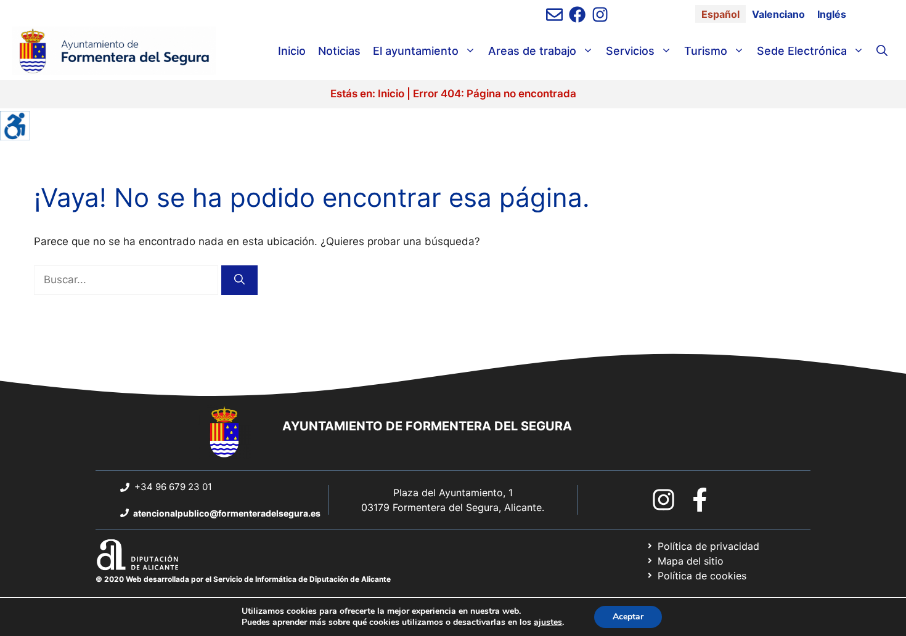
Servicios (630, 50)
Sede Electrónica (802, 50)
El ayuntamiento (416, 50)
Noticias (339, 50)
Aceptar (628, 616)
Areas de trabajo (532, 50)
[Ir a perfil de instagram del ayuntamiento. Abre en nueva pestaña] (600, 14)
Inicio (292, 50)
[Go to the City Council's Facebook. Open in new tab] (700, 500)
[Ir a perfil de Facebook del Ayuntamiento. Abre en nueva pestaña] (577, 14)
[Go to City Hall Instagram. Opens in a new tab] (663, 500)
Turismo (705, 50)
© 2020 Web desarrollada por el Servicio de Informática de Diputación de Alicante (243, 579)
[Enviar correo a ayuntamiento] (554, 14)
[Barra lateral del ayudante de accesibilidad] (15, 125)
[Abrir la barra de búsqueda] (882, 51)
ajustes (548, 622)
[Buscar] (239, 280)
